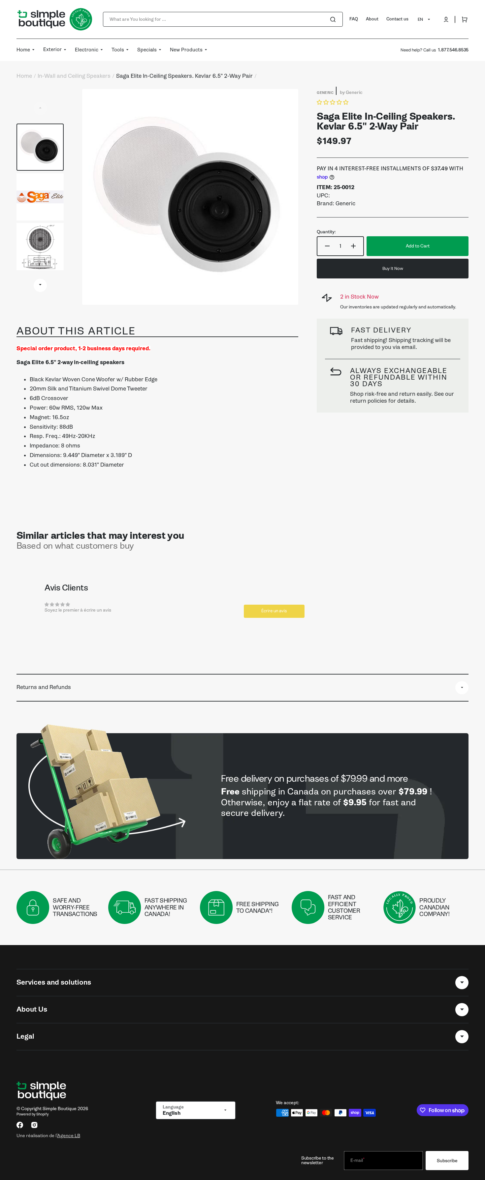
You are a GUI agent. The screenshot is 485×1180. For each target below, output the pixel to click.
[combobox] (223, 19)
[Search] (334, 19)
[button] (446, 19)
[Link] (242, 796)
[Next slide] (40, 285)
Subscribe (447, 1161)
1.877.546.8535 (453, 50)
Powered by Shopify (32, 1114)
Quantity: (326, 232)
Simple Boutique (60, 1108)
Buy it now (392, 268)
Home (24, 76)
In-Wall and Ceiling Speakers (74, 76)
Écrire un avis (274, 611)
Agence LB (68, 1135)
